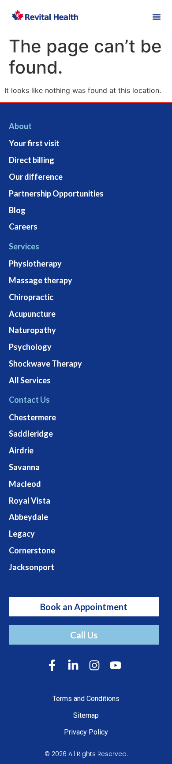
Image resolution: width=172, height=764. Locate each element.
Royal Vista (29, 500)
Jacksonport (31, 567)
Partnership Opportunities (56, 193)
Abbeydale (28, 517)
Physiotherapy (35, 263)
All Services (30, 380)
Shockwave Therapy (45, 363)
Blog (17, 210)
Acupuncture (32, 314)
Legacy (22, 533)
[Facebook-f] (52, 665)
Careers (23, 226)
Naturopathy (32, 330)
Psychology (30, 347)
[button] (156, 16)
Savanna (24, 467)
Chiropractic (31, 297)
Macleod (25, 484)
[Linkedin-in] (73, 665)
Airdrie (21, 450)
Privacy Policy (86, 732)
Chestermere (32, 417)
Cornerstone (32, 550)
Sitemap (86, 715)
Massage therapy (40, 280)
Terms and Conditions (86, 698)
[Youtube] (115, 665)
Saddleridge (31, 433)
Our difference (36, 177)
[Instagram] (94, 665)
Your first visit (34, 143)
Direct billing (31, 160)
